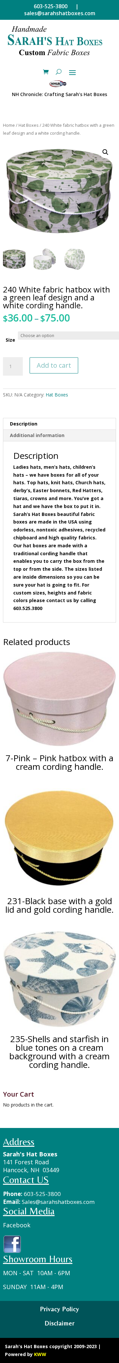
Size (10, 340)
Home (9, 125)
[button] (105, 152)
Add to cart (54, 365)
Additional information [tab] (37, 435)
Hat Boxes (29, 125)
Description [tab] (23, 424)
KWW (40, 1354)
